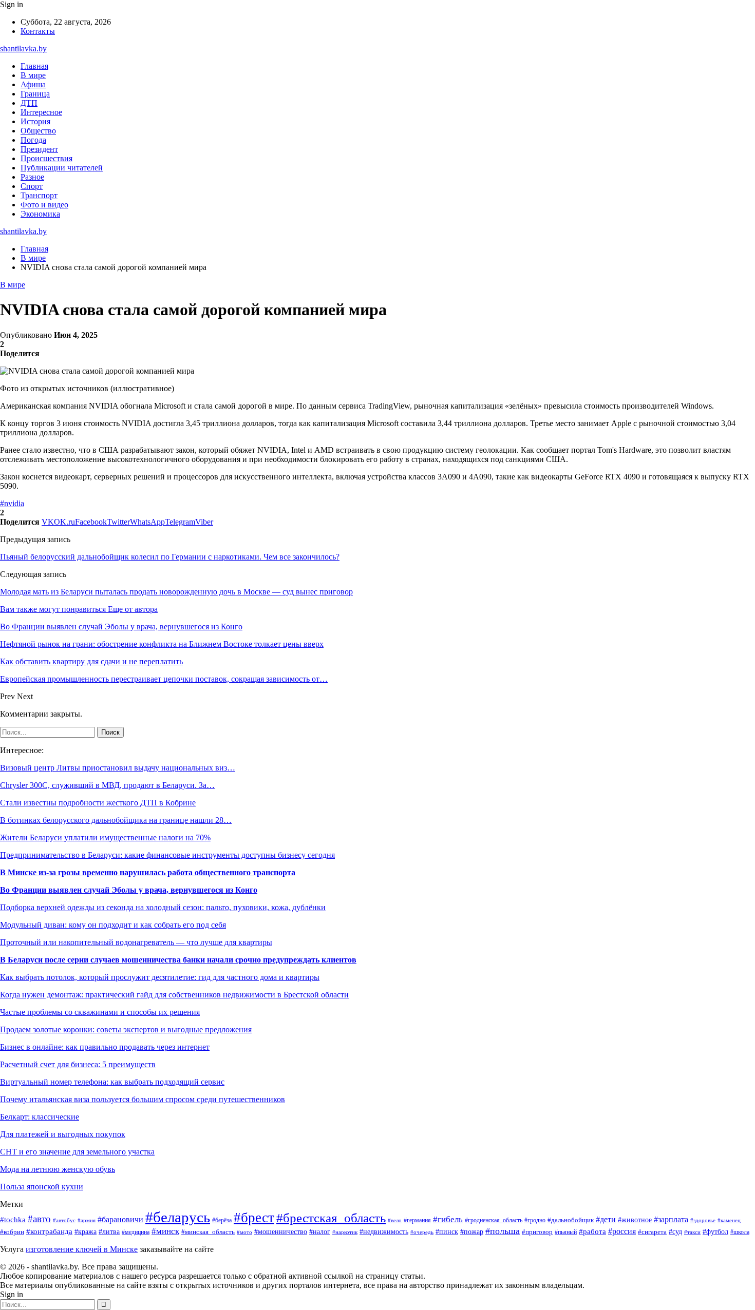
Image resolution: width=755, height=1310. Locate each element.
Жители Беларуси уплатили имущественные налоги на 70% (105, 837)
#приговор (537, 1232)
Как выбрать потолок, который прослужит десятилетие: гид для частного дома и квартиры (159, 977)
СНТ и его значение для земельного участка (77, 1151)
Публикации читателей (62, 167)
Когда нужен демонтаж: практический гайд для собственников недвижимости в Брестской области (174, 994)
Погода (33, 140)
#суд (675, 1231)
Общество (38, 130)
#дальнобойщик (571, 1220)
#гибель (448, 1219)
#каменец (729, 1220)
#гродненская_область (493, 1220)
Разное (32, 176)
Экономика (40, 213)
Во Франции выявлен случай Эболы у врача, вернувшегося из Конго (128, 889)
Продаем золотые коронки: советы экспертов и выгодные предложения (126, 1029)
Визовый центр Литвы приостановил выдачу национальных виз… (117, 767)
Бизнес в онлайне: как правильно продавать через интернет (105, 1047)
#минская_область (208, 1232)
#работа (592, 1231)
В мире (33, 75)
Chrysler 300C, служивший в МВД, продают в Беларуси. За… (107, 785)
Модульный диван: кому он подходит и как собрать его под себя (113, 924)
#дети (606, 1219)
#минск (165, 1231)
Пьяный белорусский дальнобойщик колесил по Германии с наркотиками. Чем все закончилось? (169, 556)
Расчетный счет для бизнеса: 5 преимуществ (78, 1064)
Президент (39, 149)
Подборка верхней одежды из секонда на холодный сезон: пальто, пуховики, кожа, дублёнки (163, 907)
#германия (417, 1220)
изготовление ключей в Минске (82, 1249)
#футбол (715, 1231)
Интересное (41, 112)
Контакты (38, 31)
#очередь (421, 1232)
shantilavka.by (23, 48)
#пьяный (566, 1232)
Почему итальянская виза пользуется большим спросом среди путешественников (142, 1099)
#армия (87, 1220)
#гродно (534, 1220)
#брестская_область (331, 1218)
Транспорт (39, 195)
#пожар (471, 1232)
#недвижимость (384, 1232)
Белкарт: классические (39, 1116)
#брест (254, 1217)
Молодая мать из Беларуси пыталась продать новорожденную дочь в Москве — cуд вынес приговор (176, 591)
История (35, 121)
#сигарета (652, 1232)
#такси (692, 1232)
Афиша (33, 84)
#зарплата (671, 1219)
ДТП (29, 103)
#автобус (64, 1220)
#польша (502, 1231)
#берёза (222, 1220)
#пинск (447, 1232)
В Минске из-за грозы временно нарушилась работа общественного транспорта (147, 872)
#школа (739, 1232)
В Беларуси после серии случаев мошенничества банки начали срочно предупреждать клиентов (178, 959)
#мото (244, 1232)
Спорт (32, 186)
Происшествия (46, 158)
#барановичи (120, 1219)
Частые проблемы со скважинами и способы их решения (100, 1012)
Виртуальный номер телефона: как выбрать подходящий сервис (112, 1081)
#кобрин (12, 1232)
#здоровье (702, 1220)
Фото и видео (44, 204)
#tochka (13, 1219)
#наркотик (344, 1232)
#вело (395, 1220)
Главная (34, 66)
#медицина (135, 1232)
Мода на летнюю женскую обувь (57, 1169)
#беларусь (177, 1217)
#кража (85, 1232)
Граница (35, 93)
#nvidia (12, 503)
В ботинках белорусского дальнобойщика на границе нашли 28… (116, 820)
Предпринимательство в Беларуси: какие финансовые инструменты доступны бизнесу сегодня (167, 855)
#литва (109, 1231)
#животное (635, 1220)
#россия (622, 1231)
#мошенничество (280, 1232)
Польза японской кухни (41, 1186)
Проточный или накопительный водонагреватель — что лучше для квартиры (136, 942)
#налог (319, 1232)
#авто (39, 1218)
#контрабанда (49, 1231)
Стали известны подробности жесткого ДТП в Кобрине (98, 802)
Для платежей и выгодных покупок (62, 1134)
